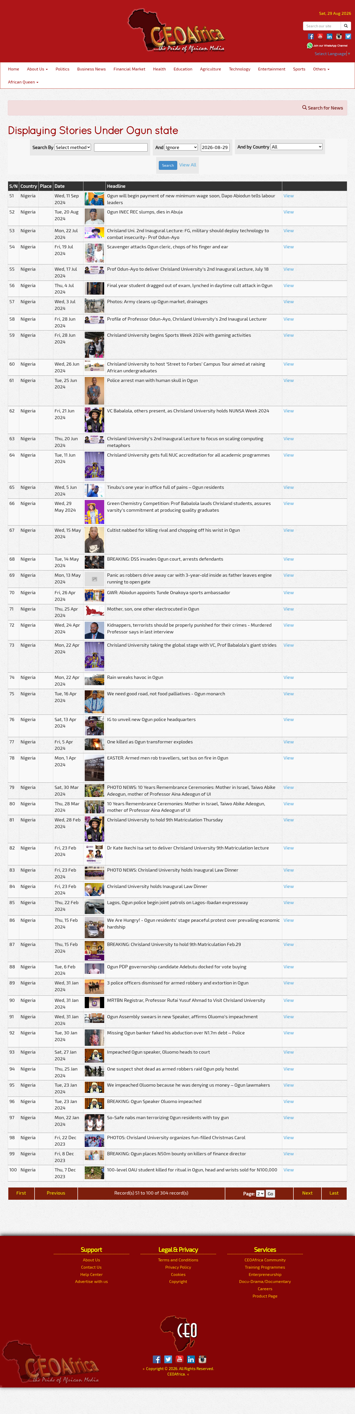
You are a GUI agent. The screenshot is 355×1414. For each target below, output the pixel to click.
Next (307, 1193)
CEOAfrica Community (265, 1259)
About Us (36, 68)
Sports (299, 68)
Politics (62, 68)
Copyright (178, 1281)
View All (187, 164)
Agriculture (210, 68)
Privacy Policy (178, 1266)
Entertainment (271, 68)
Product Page (265, 1295)
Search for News (325, 108)
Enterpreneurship (265, 1274)
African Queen (22, 81)
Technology (239, 68)
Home (13, 68)
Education (183, 68)
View (289, 195)
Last (334, 1193)
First (21, 1193)
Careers (265, 1288)
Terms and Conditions (178, 1259)
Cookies (178, 1274)
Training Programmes (265, 1266)
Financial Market (129, 68)
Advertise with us (91, 1281)
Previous (56, 1193)
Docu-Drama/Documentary (265, 1281)
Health (159, 68)
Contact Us (91, 1266)
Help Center (91, 1274)
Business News (91, 68)
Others (320, 68)
